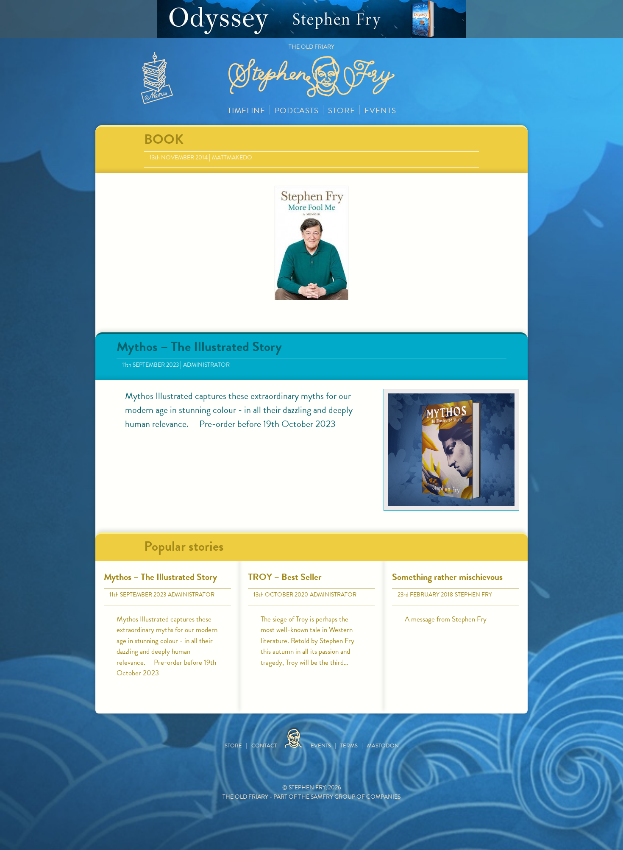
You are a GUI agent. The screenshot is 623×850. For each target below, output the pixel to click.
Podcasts (297, 110)
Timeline (246, 110)
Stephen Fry (473, 594)
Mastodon (383, 745)
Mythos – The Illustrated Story (199, 347)
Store (341, 110)
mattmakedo (232, 157)
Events (380, 110)
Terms (349, 745)
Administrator (206, 364)
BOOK (164, 139)
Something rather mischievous (447, 577)
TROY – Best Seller (285, 577)
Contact (264, 745)
